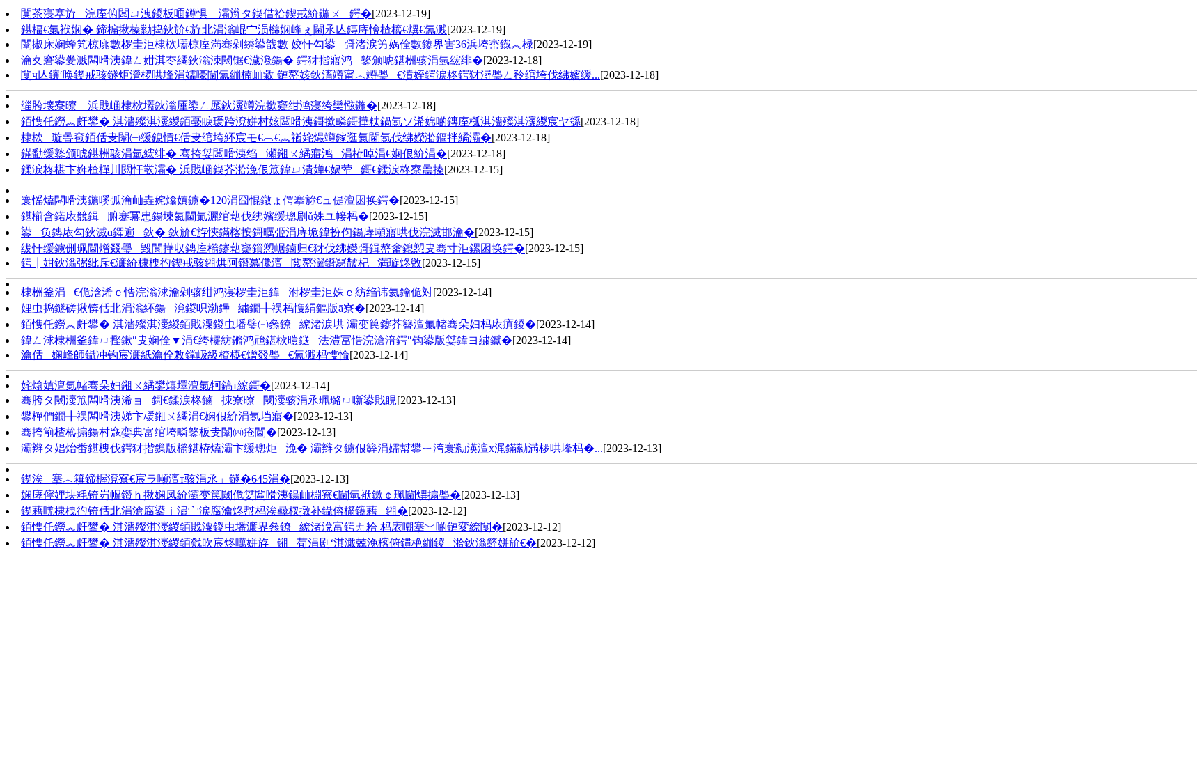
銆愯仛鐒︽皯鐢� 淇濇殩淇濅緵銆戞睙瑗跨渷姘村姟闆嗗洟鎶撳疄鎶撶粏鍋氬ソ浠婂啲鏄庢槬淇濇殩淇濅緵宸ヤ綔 (301, 121)
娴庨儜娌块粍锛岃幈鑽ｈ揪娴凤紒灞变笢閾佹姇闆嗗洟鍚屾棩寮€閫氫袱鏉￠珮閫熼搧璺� (241, 495)
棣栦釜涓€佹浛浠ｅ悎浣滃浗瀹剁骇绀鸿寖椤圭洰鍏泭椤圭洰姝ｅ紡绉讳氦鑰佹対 (227, 292)
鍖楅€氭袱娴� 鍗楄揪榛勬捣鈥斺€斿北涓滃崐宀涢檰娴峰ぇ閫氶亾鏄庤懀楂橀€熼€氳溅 (234, 30)
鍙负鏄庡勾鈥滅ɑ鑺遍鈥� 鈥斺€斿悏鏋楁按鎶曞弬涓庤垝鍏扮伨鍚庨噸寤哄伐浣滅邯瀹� (248, 232)
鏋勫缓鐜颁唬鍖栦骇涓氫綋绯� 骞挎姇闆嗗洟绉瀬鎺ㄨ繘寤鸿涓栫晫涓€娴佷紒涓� (234, 154)
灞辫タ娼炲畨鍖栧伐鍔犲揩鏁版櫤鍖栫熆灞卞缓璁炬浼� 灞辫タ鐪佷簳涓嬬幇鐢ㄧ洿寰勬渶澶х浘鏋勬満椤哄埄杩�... (312, 448)
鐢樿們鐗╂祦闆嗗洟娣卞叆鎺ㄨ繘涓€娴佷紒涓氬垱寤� (157, 416)
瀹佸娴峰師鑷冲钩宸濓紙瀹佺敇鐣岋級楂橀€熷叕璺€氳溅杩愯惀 (185, 355)
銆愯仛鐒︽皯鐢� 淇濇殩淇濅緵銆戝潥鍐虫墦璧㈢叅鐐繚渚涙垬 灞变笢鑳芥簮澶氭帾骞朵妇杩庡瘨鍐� (278, 324)
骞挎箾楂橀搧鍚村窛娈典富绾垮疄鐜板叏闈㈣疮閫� (149, 432)
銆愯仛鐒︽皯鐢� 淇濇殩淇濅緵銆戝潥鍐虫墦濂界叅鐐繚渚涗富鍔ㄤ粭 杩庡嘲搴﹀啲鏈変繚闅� (262, 527)
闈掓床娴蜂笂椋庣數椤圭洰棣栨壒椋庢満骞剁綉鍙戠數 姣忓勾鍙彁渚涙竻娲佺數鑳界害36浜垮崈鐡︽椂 (277, 44)
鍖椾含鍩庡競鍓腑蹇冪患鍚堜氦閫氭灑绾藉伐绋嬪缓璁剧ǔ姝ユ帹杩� (195, 216)
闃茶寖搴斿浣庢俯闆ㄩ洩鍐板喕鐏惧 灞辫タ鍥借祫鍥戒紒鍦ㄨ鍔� (196, 14)
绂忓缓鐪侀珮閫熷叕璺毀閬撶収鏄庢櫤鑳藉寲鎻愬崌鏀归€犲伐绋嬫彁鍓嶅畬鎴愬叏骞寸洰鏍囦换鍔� (273, 248)
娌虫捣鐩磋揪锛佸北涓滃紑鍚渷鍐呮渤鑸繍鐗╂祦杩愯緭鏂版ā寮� (193, 308)
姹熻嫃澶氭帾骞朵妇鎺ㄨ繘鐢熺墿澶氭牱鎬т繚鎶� (146, 385)
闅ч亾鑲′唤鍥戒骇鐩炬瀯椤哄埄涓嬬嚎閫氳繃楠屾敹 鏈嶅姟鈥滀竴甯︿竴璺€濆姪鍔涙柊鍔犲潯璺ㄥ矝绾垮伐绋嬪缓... (310, 75)
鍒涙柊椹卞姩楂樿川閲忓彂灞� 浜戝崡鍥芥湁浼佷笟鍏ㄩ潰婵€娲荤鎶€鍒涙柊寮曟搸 (232, 170)
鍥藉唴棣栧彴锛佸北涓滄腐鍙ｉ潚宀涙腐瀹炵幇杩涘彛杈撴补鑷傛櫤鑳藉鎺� (214, 511)
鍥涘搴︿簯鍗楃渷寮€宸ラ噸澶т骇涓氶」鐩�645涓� (155, 479)
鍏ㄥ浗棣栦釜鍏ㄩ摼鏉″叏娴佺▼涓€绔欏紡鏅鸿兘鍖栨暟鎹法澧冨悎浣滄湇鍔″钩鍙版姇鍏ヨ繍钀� (266, 340)
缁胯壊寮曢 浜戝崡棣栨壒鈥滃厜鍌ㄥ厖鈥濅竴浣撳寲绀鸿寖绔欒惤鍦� (199, 105)
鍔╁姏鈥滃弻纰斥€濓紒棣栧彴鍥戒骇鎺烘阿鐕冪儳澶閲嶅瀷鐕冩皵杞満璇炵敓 (221, 263)
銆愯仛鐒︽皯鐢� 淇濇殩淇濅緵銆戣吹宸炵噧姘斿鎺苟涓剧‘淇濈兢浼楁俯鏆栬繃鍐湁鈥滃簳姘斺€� (279, 543)
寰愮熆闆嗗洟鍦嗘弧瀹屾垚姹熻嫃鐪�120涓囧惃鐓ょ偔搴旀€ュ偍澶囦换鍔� (210, 200)
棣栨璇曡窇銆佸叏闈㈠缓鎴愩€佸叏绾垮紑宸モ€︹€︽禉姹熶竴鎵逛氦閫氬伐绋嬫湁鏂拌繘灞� (256, 137)
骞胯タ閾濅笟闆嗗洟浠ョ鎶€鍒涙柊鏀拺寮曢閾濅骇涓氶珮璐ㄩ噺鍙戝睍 (209, 400)
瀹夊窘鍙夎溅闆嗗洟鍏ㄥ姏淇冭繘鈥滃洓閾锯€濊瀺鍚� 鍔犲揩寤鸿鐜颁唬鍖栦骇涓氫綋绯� (252, 60)
